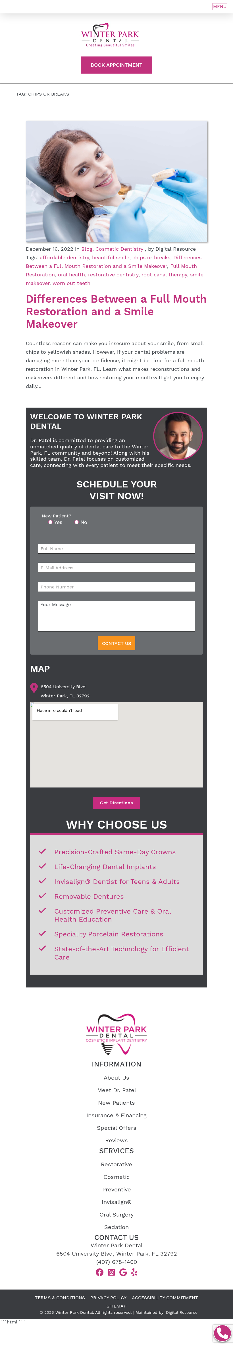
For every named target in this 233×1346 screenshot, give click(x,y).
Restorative (116, 1164)
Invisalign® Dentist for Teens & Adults (117, 882)
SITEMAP (116, 1306)
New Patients (116, 1102)
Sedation (116, 1227)
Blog (86, 249)
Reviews (116, 1140)
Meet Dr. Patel (116, 1090)
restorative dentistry (113, 275)
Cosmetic (116, 1176)
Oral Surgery (116, 1214)
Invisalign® (117, 1202)
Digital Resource (181, 1312)
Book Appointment (116, 65)
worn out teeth (71, 283)
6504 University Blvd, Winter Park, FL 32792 (116, 1253)
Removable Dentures (89, 896)
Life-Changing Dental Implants (105, 867)
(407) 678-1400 (116, 1261)
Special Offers (116, 1127)
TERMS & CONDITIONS (60, 1297)
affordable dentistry (64, 257)
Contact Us (116, 643)
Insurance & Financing (116, 1115)
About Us (116, 1077)
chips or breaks (151, 257)
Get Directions (116, 802)
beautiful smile (110, 257)
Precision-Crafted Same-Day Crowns (115, 852)
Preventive (116, 1189)
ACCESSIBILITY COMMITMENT (165, 1297)
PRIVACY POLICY (108, 1297)
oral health (71, 275)
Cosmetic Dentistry (119, 249)
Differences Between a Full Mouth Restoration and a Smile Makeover (116, 311)
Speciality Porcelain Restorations (108, 934)
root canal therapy (164, 275)
